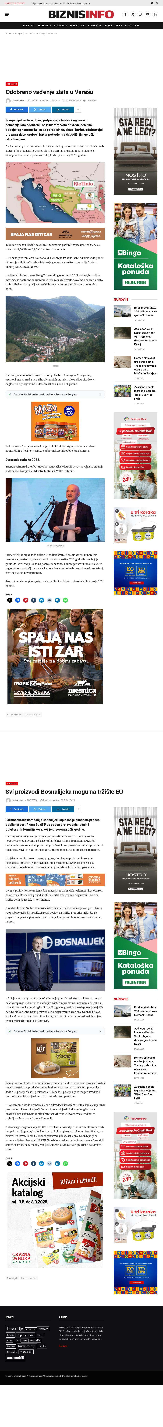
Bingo (40, 1335)
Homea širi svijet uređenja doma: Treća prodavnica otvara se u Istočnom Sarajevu (63, 3)
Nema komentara (73, 100)
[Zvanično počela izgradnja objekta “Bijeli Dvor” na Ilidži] (122, 391)
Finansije (60, 25)
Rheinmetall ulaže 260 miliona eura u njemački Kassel (145, 311)
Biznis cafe (132, 25)
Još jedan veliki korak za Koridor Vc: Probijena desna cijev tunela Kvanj (145, 336)
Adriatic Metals (14, 714)
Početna (28, 25)
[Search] (152, 3)
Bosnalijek (12, 1278)
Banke (108, 25)
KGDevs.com (81, 1375)
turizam (43, 1329)
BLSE (9, 1340)
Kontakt (63, 1345)
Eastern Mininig (32, 714)
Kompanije (94, 25)
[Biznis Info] (81, 14)
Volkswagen (30, 1329)
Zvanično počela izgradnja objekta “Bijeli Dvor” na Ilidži (145, 392)
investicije (15, 1328)
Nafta (17, 1340)
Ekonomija (44, 25)
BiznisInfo (19, 100)
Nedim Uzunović (29, 1278)
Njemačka (12, 1351)
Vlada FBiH (26, 1351)
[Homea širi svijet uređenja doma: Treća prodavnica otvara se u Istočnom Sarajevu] (122, 362)
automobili (15, 1357)
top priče (35, 1340)
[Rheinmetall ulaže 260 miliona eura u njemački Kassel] (122, 311)
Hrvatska (11, 1346)
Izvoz (10, 1335)
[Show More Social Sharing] (78, 110)
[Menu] (7, 14)
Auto (119, 25)
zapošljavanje (25, 1335)
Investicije (77, 25)
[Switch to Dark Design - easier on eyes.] (156, 3)
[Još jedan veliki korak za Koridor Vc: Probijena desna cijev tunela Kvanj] (122, 333)
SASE (24, 1340)
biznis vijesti (26, 1346)
